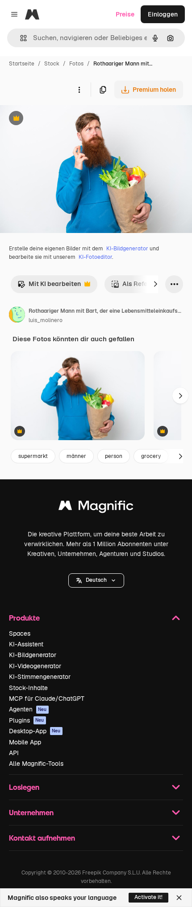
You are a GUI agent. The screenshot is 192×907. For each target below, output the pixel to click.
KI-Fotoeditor (95, 257)
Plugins (26, 720)
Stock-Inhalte (28, 688)
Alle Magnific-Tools (36, 764)
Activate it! (148, 897)
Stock (51, 63)
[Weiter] (155, 284)
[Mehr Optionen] (79, 89)
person (113, 456)
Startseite (21, 63)
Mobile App (25, 742)
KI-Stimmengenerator (40, 677)
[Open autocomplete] (20, 38)
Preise (125, 14)
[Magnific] (96, 508)
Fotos (76, 63)
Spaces (19, 633)
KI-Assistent (26, 644)
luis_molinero (46, 320)
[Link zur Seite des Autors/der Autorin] (17, 315)
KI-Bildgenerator (127, 248)
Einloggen (163, 14)
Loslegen (24, 787)
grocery (151, 456)
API (14, 753)
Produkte (24, 617)
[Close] (179, 897)
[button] (96, 580)
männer (76, 456)
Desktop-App (35, 731)
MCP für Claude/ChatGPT (46, 699)
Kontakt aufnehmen (42, 837)
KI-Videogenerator (35, 666)
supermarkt (33, 456)
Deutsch (96, 580)
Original (57, 119)
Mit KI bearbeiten (49, 286)
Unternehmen (31, 812)
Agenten (28, 709)
